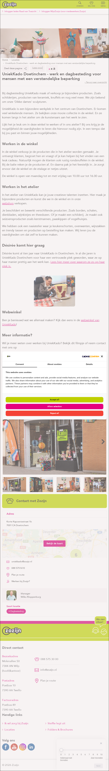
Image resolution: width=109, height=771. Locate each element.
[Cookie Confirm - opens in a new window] (90, 356)
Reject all (54, 413)
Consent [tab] (20, 364)
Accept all (54, 399)
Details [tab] (89, 364)
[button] (101, 356)
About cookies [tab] (54, 364)
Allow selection (54, 406)
